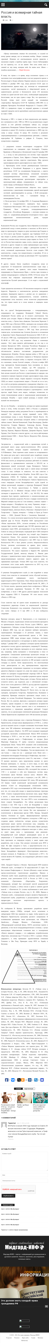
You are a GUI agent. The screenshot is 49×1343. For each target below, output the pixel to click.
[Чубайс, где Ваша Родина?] (24, 1097)
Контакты (40, 1337)
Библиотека (24, 1340)
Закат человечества (21, 1230)
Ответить (10, 1139)
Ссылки (33, 1337)
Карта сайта (25, 1337)
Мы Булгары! (15, 1209)
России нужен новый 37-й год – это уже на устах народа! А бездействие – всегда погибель (8, 1108)
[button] (45, 4)
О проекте (9, 1337)
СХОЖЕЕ (18, 1089)
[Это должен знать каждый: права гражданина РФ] (24, 1282)
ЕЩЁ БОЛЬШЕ (28, 1089)
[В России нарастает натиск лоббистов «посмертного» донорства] (40, 1097)
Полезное (16, 1337)
